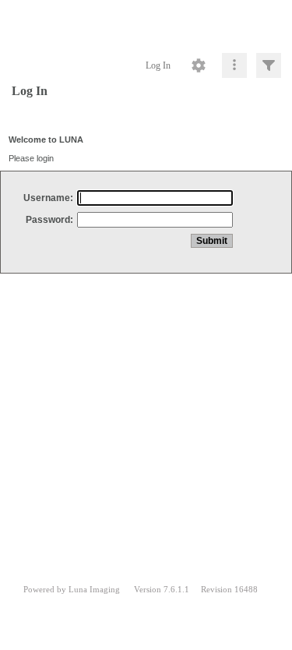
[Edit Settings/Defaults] (198, 65)
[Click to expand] (268, 65)
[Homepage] (146, 23)
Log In (158, 65)
